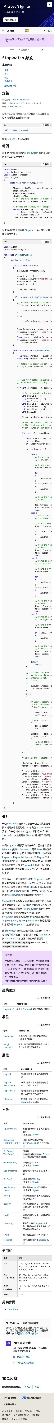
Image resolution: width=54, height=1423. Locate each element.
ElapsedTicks (44, 857)
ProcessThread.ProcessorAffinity (22, 980)
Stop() (6, 1234)
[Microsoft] (27, 30)
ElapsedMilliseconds (23, 857)
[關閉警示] (49, 4)
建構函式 (8, 81)
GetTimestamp (12, 938)
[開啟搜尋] (44, 30)
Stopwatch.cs (14, 106)
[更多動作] (49, 50)
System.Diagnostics (21, 99)
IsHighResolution (30, 920)
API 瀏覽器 (22, 49)
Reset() (6, 1195)
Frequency (12, 920)
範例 (6, 74)
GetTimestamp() (30, 1143)
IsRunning (7, 849)
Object (11, 138)
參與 (38, 1411)
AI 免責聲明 (7, 1411)
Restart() (7, 1203)
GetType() (7, 1179)
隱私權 (5, 1415)
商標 (4, 1419)
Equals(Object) (10, 1128)
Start (23, 831)
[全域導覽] (3, 30)
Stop (4, 835)
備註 (6, 77)
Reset (42, 890)
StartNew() (8, 1223)
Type (39, 1179)
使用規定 (36, 1415)
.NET (12, 49)
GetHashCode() (10, 1162)
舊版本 (19, 1411)
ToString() (7, 1240)
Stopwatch (32, 152)
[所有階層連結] (4, 50)
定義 (6, 70)
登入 (50, 30)
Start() (6, 1215)
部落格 (28, 1411)
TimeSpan (12, 1309)
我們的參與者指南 (28, 1333)
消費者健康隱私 (20, 1415)
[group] (27, 196)
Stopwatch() (8, 1009)
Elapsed (30, 835)
